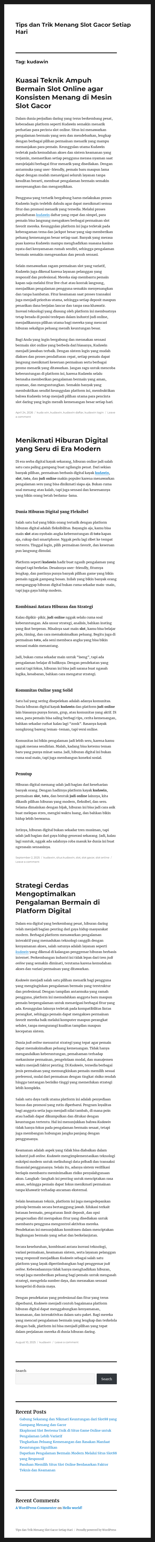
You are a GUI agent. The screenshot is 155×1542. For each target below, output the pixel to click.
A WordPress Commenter (36, 1508)
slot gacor (88, 857)
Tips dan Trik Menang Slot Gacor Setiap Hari (44, 1530)
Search (21, 1371)
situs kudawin (65, 857)
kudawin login (94, 412)
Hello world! (72, 1508)
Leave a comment (27, 861)
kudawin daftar (73, 412)
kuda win (43, 412)
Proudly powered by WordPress (96, 1530)
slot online (102, 857)
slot (78, 857)
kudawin (43, 215)
